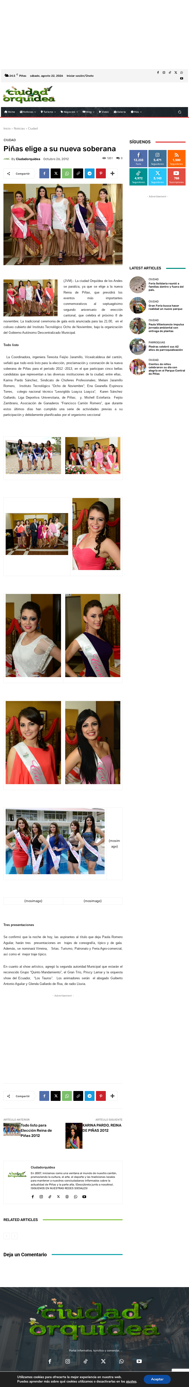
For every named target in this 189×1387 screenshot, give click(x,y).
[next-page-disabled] (14, 1236)
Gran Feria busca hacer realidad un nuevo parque (165, 307)
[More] (112, 173)
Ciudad (33, 128)
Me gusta (138, 152)
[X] (176, 73)
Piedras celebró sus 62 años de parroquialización (166, 348)
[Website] (67, 1196)
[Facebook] (158, 73)
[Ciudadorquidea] (7, 159)
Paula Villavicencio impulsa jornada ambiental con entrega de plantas (166, 328)
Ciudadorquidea (28, 159)
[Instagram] (164, 73)
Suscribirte (176, 170)
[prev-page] (6, 1236)
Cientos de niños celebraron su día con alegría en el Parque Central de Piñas (167, 369)
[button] (180, 112)
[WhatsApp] (182, 73)
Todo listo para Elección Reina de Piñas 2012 (36, 1130)
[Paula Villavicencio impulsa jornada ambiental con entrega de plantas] (137, 325)
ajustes (131, 1381)
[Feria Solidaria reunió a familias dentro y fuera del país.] (137, 284)
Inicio (7, 128)
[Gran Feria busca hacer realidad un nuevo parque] (137, 305)
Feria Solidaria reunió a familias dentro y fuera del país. (166, 287)
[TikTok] (170, 73)
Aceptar (157, 1379)
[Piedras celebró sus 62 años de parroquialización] (137, 346)
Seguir (157, 152)
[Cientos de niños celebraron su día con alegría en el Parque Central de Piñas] (137, 367)
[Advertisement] (94, 34)
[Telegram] (89, 173)
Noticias (19, 128)
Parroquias (157, 342)
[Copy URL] (78, 173)
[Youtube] (182, 79)
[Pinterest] (101, 173)
